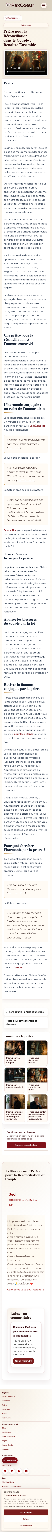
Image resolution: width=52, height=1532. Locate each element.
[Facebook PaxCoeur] (19, 1471)
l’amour (18, 967)
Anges (4, 1441)
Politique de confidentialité (12, 1486)
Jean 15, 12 (13, 448)
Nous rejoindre (23, 1361)
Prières (4, 1405)
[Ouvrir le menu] (44, 5)
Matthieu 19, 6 (16, 893)
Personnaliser (26, 1526)
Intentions (6, 1401)
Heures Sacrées (7, 1445)
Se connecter (7, 1465)
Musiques (5, 1449)
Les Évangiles (37, 425)
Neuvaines (6, 1409)
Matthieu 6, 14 (25, 480)
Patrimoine (6, 1418)
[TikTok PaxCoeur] (5, 1471)
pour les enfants (23, 734)
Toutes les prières (12, 18)
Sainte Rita (10, 530)
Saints (4, 1413)
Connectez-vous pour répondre (25, 1289)
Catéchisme (6, 1432)
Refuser (26, 1519)
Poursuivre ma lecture (26, 1145)
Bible (4, 1428)
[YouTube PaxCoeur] (12, 1471)
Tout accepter (26, 1512)
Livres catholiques (8, 1436)
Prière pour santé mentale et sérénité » (21, 1023)
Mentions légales (8, 1482)
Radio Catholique (8, 1396)
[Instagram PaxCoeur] (26, 1471)
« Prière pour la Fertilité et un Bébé (25, 1012)
